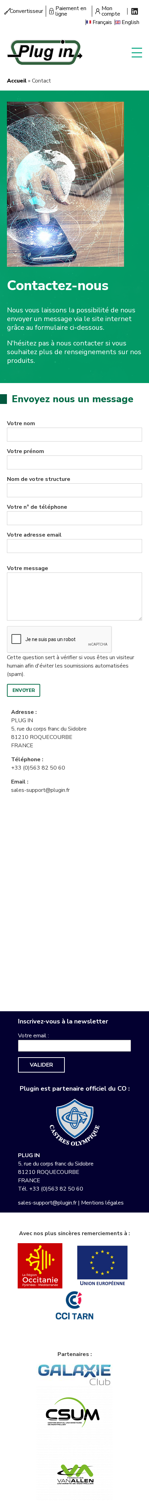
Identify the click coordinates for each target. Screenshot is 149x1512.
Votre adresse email (34, 535)
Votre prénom (25, 451)
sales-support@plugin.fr (40, 790)
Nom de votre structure (38, 479)
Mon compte (111, 11)
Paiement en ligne (70, 11)
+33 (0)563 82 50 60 (38, 768)
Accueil (17, 81)
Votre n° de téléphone (37, 507)
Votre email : (33, 1035)
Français (102, 22)
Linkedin (134, 11)
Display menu (137, 52)
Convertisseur (26, 11)
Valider (41, 1065)
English (130, 22)
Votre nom (21, 423)
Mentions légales (102, 1203)
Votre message (27, 568)
